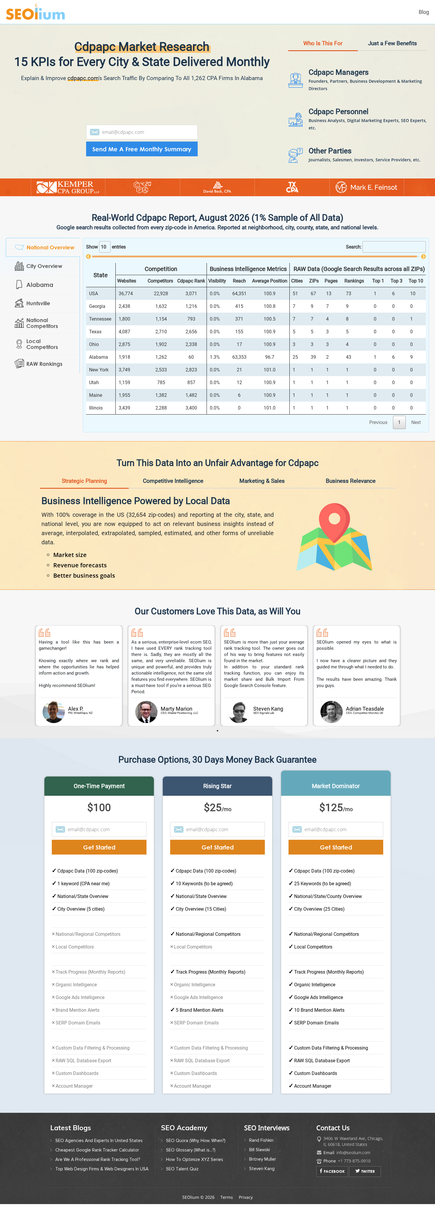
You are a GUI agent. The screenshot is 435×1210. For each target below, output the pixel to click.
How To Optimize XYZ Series (194, 1159)
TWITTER (368, 1171)
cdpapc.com (83, 78)
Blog (424, 12)
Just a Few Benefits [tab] (392, 43)
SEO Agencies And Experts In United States (99, 1140)
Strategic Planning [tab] (84, 480)
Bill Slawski (259, 1149)
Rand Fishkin (261, 1140)
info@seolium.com (353, 1152)
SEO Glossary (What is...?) (190, 1150)
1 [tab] (217, 731)
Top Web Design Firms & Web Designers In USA (102, 1169)
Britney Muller (262, 1159)
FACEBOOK (334, 1171)
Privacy (246, 1197)
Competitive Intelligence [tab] (173, 480)
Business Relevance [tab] (351, 480)
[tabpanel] (79, 675)
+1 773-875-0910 (354, 1161)
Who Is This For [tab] (322, 43)
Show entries (106, 247)
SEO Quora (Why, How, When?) (195, 1140)
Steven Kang (262, 1168)
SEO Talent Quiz (182, 1169)
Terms (226, 1197)
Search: (354, 247)
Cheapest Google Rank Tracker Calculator (97, 1150)
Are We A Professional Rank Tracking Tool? (97, 1159)
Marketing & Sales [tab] (262, 480)
